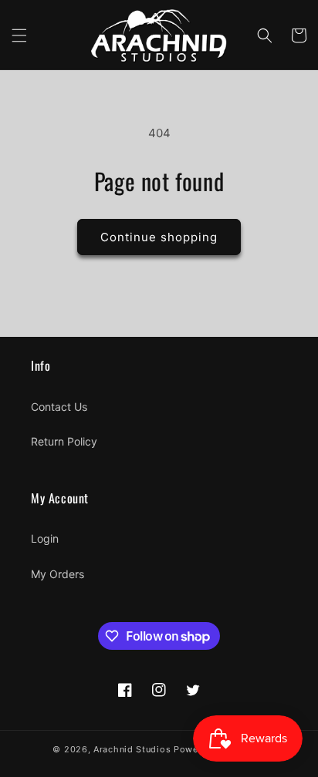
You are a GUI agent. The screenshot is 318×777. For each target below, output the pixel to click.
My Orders (57, 573)
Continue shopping (159, 237)
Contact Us (59, 406)
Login (45, 538)
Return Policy (64, 441)
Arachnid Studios (132, 749)
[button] (19, 35)
